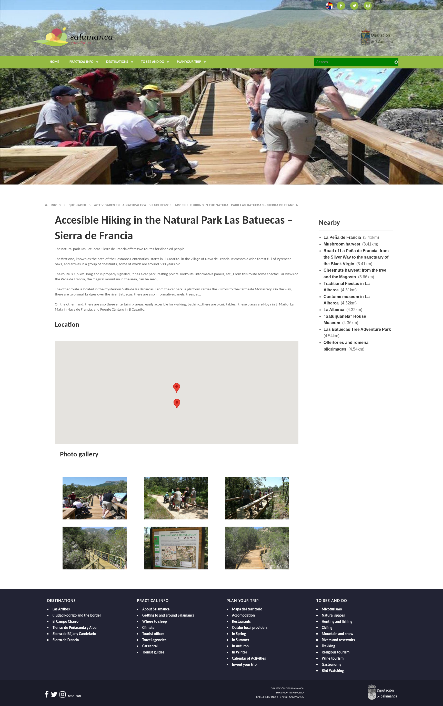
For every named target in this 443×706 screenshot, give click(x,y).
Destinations (117, 62)
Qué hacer (77, 205)
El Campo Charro (65, 622)
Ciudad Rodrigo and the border (77, 616)
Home (54, 62)
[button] (176, 388)
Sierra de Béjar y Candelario (74, 634)
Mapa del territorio (247, 609)
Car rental (150, 646)
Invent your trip (244, 665)
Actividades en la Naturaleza (120, 205)
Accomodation (243, 616)
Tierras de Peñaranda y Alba (74, 628)
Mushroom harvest (342, 244)
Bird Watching (333, 671)
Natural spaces (333, 616)
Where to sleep (154, 622)
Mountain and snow (337, 634)
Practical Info (81, 62)
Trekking (328, 646)
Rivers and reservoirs (338, 640)
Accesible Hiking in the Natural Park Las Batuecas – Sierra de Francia (236, 205)
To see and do (152, 62)
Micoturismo (332, 609)
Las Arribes (61, 609)
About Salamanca (155, 609)
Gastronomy (331, 665)
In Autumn (240, 646)
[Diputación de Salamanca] (377, 36)
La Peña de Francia (342, 237)
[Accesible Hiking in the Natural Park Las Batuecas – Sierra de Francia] (95, 499)
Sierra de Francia (66, 640)
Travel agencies (154, 640)
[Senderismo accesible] (95, 548)
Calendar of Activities (249, 659)
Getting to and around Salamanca (168, 616)
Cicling (327, 628)
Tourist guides (153, 652)
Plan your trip (189, 62)
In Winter (239, 652)
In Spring (239, 634)
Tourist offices (153, 634)
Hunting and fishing (337, 622)
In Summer (240, 640)
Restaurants (241, 622)
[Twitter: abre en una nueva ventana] (354, 5)
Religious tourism (335, 652)
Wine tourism (333, 659)
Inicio (56, 205)
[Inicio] (72, 36)
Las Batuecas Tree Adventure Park (357, 329)
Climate (148, 628)
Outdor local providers (249, 628)
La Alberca (334, 310)
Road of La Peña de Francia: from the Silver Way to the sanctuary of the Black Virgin (356, 257)
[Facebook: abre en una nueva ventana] (341, 5)
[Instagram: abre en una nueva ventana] (367, 5)
